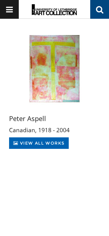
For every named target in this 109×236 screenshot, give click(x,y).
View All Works (41, 143)
